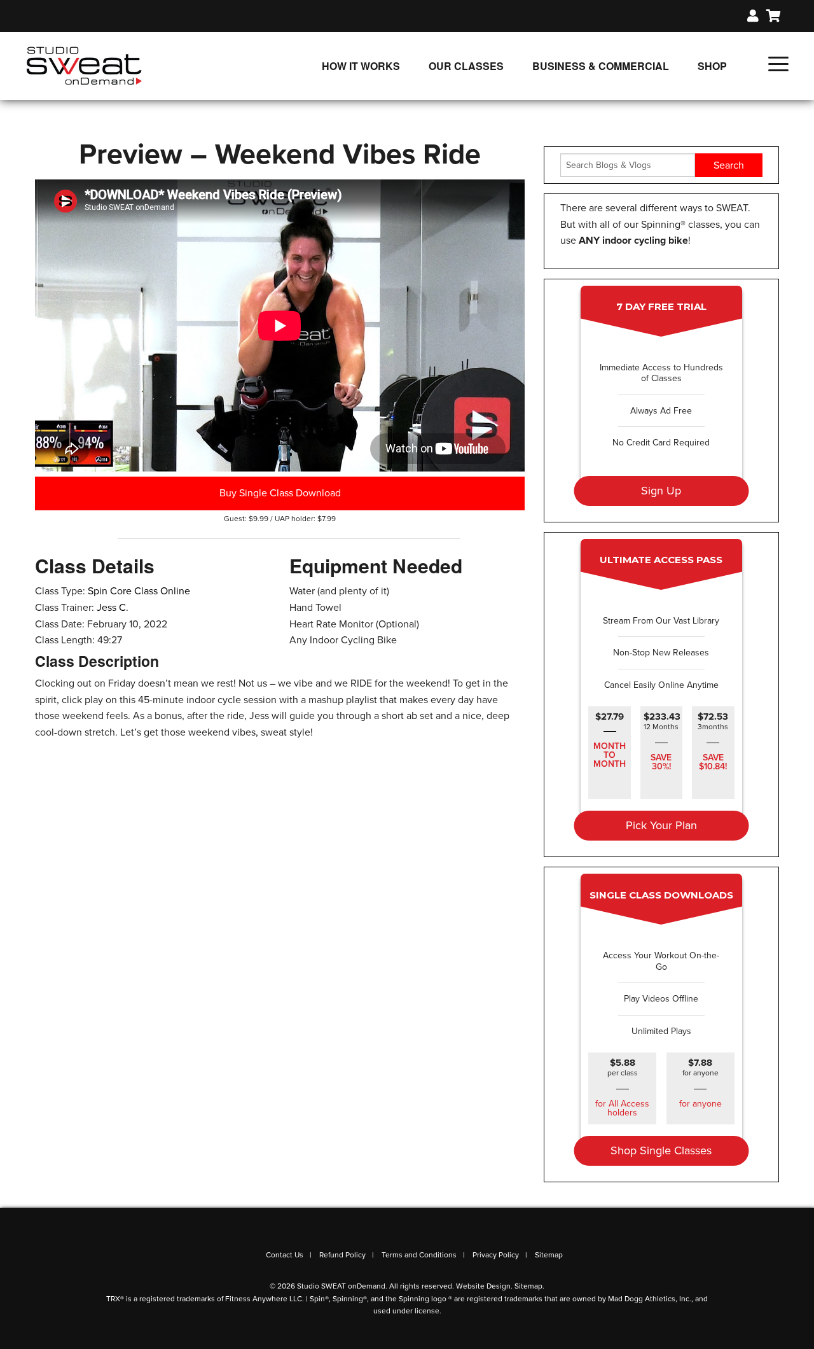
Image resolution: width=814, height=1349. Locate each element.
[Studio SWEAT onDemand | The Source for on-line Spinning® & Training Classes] (84, 65)
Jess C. (112, 607)
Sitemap (549, 1254)
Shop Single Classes (661, 1150)
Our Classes (466, 66)
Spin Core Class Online (139, 591)
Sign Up (661, 491)
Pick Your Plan (661, 825)
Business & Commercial (600, 66)
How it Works (361, 66)
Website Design (483, 1286)
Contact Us (284, 1254)
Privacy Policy (496, 1254)
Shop (712, 66)
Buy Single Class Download (280, 493)
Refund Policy (342, 1254)
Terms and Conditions (419, 1254)
